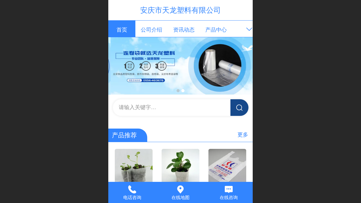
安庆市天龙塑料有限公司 (180, 10)
